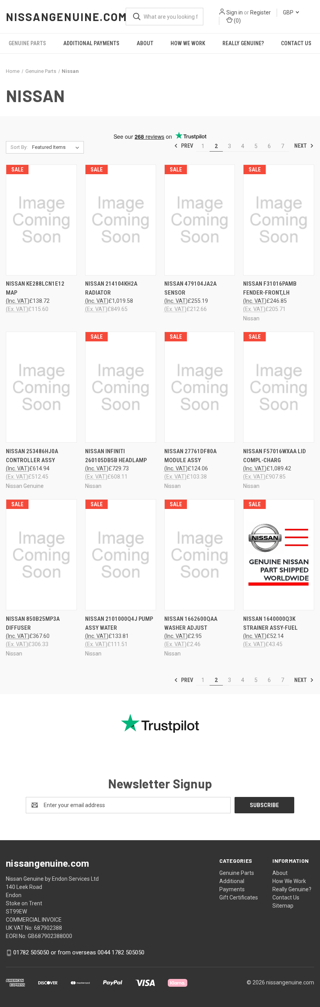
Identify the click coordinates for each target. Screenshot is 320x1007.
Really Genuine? (243, 43)
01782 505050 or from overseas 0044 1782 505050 (78, 952)
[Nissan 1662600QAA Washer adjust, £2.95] (200, 555)
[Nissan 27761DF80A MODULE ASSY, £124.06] (200, 387)
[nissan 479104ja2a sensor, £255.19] (200, 220)
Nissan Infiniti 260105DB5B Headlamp (116, 456)
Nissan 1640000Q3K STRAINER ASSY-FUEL (270, 623)
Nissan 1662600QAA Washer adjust (190, 623)
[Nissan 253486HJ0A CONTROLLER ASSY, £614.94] (41, 387)
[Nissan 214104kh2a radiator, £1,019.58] (121, 220)
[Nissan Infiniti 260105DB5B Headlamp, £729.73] (121, 387)
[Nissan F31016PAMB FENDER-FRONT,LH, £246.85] (279, 220)
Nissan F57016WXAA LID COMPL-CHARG (274, 456)
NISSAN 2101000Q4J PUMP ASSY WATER (119, 623)
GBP (289, 12)
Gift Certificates (238, 897)
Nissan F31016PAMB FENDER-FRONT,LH (270, 288)
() (237, 21)
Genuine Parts (27, 43)
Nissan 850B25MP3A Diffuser (33, 623)
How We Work (188, 43)
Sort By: (19, 147)
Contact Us (296, 43)
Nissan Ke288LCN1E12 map (35, 288)
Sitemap (282, 906)
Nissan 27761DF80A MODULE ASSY (190, 456)
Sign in (234, 12)
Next (301, 146)
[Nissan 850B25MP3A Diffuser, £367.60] (41, 555)
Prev (186, 146)
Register (260, 12)
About (145, 43)
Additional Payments (91, 43)
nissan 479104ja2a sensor (190, 288)
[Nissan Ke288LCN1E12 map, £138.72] (41, 220)
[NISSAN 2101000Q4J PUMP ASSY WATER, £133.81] (121, 555)
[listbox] (57, 147)
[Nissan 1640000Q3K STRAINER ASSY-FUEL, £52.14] (279, 555)
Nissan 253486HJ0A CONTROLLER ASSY (32, 456)
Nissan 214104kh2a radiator (111, 288)
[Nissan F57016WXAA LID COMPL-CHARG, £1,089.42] (279, 387)
